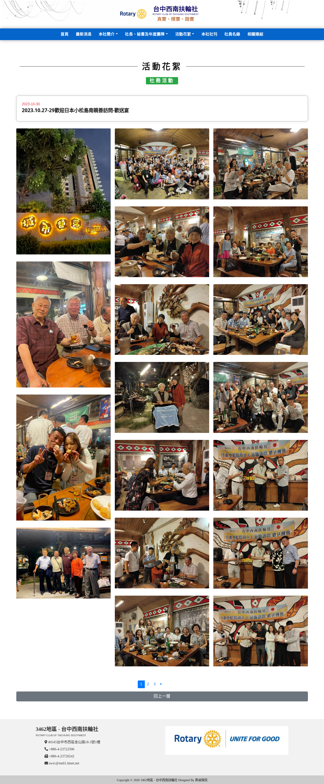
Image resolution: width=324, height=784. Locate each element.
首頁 (65, 34)
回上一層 (162, 696)
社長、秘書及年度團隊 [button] (145, 34)
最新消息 (84, 34)
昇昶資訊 (201, 780)
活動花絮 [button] (183, 34)
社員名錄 (232, 34)
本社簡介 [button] (107, 34)
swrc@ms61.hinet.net (64, 763)
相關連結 (255, 34)
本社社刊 (209, 34)
